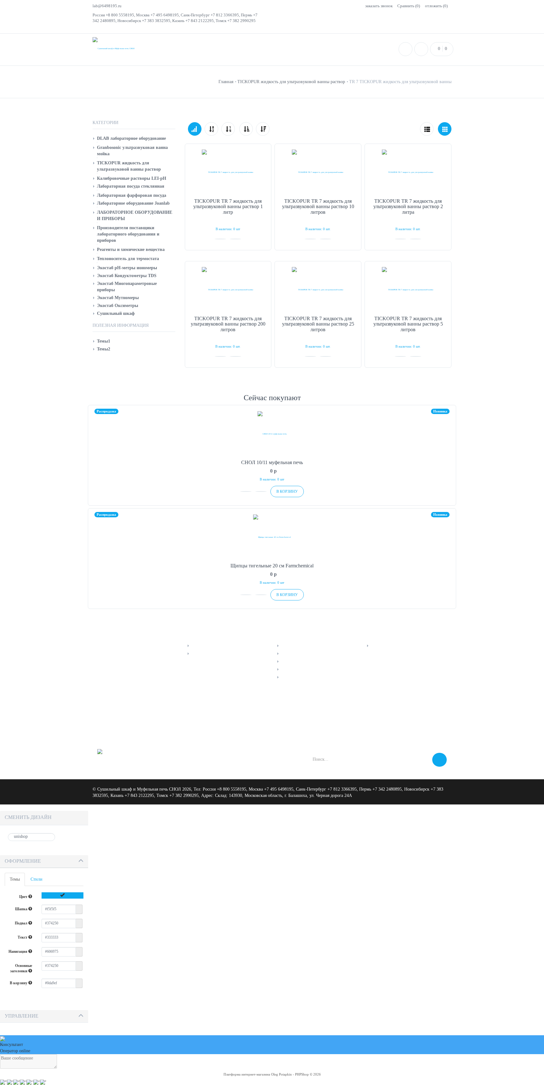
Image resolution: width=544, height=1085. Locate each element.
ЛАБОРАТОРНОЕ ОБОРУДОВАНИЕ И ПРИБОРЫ (134, 215)
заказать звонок (379, 5)
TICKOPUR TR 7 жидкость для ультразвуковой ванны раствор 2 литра (408, 206)
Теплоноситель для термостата (128, 258)
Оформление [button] (23, 861)
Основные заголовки (21, 968)
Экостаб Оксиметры (117, 305)
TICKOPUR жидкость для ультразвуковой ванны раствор (129, 166)
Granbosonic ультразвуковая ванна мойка (132, 150)
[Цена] (228, 129)
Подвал (21, 923)
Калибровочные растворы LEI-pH (131, 178)
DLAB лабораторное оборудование (131, 138)
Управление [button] (21, 1016)
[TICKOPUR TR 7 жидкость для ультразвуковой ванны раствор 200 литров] (228, 290)
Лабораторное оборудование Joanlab (133, 203)
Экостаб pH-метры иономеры (127, 267)
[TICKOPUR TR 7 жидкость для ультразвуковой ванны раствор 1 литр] (228, 172)
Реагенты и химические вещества (131, 249)
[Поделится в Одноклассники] (133, 717)
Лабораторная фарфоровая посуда (131, 195)
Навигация (18, 951)
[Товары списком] (427, 129)
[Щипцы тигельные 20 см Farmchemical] (272, 537)
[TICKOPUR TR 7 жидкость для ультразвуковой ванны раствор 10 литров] (317, 172)
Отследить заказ (206, 645)
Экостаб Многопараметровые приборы (127, 286)
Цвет (23, 897)
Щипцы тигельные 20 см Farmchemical (272, 565)
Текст (23, 937)
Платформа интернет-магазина (247, 1074)
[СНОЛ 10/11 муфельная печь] (272, 434)
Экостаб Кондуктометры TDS (126, 275)
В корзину (19, 983)
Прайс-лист (292, 645)
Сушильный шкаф (116, 313)
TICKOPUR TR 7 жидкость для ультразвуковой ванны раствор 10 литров (318, 206)
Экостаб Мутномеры (118, 297)
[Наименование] (211, 129)
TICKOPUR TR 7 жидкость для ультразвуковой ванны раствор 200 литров (228, 324)
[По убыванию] (262, 129)
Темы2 (103, 349)
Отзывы (288, 661)
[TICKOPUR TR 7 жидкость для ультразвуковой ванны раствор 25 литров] (317, 290)
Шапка (21, 909)
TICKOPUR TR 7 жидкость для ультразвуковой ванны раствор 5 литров (408, 324)
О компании (382, 645)
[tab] (44, 861)
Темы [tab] (15, 879)
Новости (289, 653)
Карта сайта (292, 669)
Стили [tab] (36, 879)
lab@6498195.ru (107, 5)
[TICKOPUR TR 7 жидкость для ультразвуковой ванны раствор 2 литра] (408, 172)
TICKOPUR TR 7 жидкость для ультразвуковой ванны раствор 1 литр (228, 206)
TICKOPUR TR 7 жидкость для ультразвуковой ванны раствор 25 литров (318, 324)
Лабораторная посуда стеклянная (130, 186)
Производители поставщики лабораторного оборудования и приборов (128, 234)
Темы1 (103, 341)
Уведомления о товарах (213, 653)
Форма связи (293, 677)
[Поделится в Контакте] (118, 717)
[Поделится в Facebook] (103, 717)
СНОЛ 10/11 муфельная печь (272, 462)
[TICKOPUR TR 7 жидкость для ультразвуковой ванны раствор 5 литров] (408, 290)
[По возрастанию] (246, 129)
